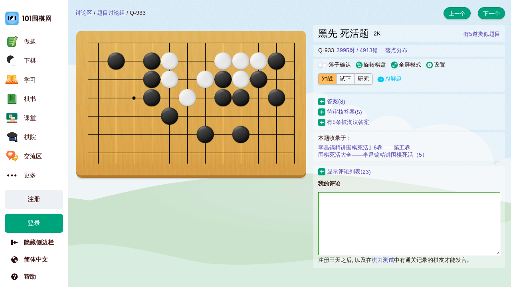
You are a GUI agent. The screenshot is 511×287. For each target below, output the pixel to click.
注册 (34, 199)
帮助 (30, 276)
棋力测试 (383, 260)
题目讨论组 (111, 13)
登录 (34, 223)
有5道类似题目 (481, 34)
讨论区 (83, 13)
